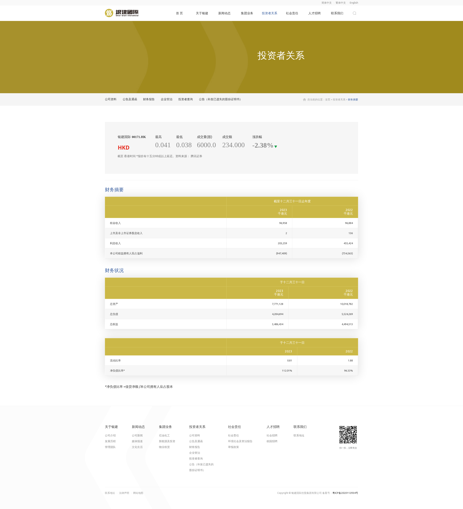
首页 (327, 99)
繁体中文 (341, 2)
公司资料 (110, 99)
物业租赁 (164, 446)
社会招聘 (272, 435)
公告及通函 (130, 99)
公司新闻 (137, 435)
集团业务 (247, 13)
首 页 (179, 13)
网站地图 (138, 492)
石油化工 (164, 435)
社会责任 (292, 13)
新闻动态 (224, 13)
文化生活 (137, 446)
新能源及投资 (167, 441)
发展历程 (110, 441)
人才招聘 (314, 13)
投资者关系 (269, 13)
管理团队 (110, 446)
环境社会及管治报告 (240, 441)
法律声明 (124, 492)
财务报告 (149, 99)
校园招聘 (272, 441)
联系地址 (299, 435)
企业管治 (166, 99)
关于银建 (202, 13)
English (354, 2)
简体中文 (327, 2)
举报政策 (233, 446)
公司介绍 (110, 435)
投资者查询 (185, 99)
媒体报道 (137, 441)
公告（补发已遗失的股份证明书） (220, 99)
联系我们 (337, 13)
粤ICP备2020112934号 (345, 492)
